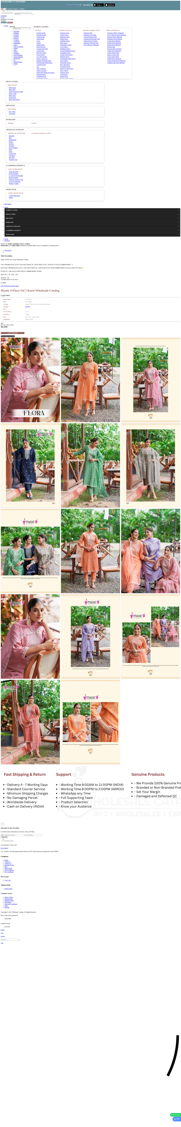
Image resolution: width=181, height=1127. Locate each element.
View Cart (4, 22)
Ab (14, 60)
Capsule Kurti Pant (42, 49)
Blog (6, 867)
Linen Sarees (64, 61)
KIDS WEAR (12, 109)
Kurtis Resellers (13, 174)
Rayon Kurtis (41, 55)
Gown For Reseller (14, 181)
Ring (10, 138)
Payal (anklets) (13, 148)
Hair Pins (11, 157)
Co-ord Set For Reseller (16, 175)
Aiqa (14, 65)
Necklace (11, 146)
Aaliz (15, 50)
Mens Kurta (12, 88)
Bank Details (8, 868)
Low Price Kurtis (42, 57)
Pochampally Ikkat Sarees (68, 59)
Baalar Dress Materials (114, 45)
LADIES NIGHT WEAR (15, 193)
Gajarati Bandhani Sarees (67, 51)
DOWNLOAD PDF (8, 336)
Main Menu (8, 204)
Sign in (16, 9)
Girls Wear (12, 113)
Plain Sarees (63, 43)
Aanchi (15, 52)
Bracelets (11, 136)
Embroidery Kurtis (42, 78)
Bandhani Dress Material (114, 39)
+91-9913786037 (7, 1)
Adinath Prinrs (17, 62)
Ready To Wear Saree (66, 68)
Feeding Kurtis (41, 33)
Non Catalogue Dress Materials (116, 35)
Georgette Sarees (65, 66)
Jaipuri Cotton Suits (113, 55)
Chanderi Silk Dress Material (116, 63)
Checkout (10, 22)
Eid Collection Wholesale (91, 45)
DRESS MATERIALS (113, 30)
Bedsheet (10, 123)
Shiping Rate (8, 889)
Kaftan (39, 43)
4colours (15, 38)
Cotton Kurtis (41, 37)
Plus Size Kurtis (41, 53)
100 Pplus (16, 31)
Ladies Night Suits (14, 196)
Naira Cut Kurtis (41, 70)
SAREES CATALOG (65, 30)
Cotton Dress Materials (114, 51)
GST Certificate (9, 870)
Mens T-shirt (12, 93)
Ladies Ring (12, 154)
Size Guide (4, 327)
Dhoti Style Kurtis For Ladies (45, 72)
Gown (38, 41)
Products (7, 240)
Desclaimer (8, 902)
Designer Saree (64, 33)
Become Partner (9, 865)
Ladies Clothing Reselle (15, 169)
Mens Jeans (12, 95)
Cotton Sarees (64, 35)
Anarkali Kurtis (41, 65)
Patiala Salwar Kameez (90, 41)
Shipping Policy (9, 900)
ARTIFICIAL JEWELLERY (17, 133)
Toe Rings (12, 155)
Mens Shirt (12, 90)
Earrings (11, 144)
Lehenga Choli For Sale (16, 179)
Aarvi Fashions (17, 55)
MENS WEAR (12, 85)
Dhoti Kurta (12, 97)
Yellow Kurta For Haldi (16, 91)
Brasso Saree (64, 76)
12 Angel (16, 35)
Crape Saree (63, 74)
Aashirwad (16, 58)
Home (6, 26)
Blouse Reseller (13, 177)
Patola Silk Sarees (65, 63)
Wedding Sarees (65, 41)
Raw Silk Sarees (65, 65)
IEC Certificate (9, 872)
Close (11, 19)
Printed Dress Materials (114, 59)
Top (38, 66)
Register (22, 9)
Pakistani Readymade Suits (92, 39)
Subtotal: (3, 21)
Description (8, 250)
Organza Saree (64, 72)
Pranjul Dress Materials (114, 43)
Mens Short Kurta (14, 99)
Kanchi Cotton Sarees (66, 78)
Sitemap (7, 907)
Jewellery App (13, 159)
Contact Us (10, 9)
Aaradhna (16, 53)
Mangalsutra (12, 140)
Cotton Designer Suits (90, 37)
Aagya (15, 45)
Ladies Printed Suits (113, 53)
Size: (2, 323)
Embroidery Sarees (65, 45)
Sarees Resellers (13, 172)
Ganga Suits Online (113, 57)
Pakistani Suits (88, 33)
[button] (90, 1124)
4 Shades (16, 36)
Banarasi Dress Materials (114, 37)
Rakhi (10, 152)
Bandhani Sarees (65, 49)
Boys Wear (12, 112)
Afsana (15, 63)
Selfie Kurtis (40, 39)
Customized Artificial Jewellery (41, 133)
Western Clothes (14, 183)
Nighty (11, 197)
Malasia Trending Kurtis (44, 61)
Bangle (11, 142)
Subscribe (4, 837)
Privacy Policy (9, 897)
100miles (16, 33)
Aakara (15, 48)
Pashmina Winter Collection (115, 33)
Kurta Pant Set (41, 47)
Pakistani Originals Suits (91, 43)
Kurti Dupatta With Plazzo (44, 63)
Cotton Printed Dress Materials (116, 61)
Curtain (33, 123)
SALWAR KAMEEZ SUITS (91, 30)
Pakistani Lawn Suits (90, 35)
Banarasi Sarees (65, 37)
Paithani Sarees (64, 57)
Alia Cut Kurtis (41, 68)
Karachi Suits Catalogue (114, 49)
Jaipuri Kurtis (41, 45)
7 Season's (16, 41)
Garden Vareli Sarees (66, 55)
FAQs (6, 906)
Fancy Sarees (64, 70)
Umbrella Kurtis (41, 76)
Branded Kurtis (41, 74)
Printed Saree (64, 39)
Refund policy (9, 899)
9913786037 (4, 848)
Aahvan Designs (18, 46)
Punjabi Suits (111, 47)
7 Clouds (16, 40)
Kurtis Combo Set (42, 59)
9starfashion (17, 43)
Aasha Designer (18, 57)
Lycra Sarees (64, 47)
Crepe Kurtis (40, 51)
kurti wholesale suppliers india (10, 286)
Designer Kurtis (41, 35)
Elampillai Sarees (65, 53)
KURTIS (38, 30)
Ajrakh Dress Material (113, 41)
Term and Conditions (11, 904)
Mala (10, 150)
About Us (7, 862)
